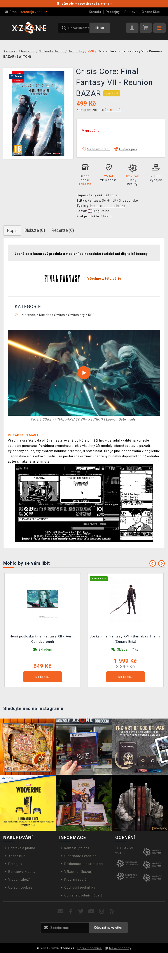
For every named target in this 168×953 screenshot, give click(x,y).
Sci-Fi (106, 200)
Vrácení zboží (19, 879)
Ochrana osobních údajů (83, 895)
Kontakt (95, 12)
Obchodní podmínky (79, 887)
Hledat (99, 28)
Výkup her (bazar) (78, 871)
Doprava (131, 12)
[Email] (60, 911)
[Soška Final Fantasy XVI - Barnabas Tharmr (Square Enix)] (125, 599)
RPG (91, 315)
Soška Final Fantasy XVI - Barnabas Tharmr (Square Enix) (125, 639)
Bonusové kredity (22, 871)
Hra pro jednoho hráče (107, 206)
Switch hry (76, 315)
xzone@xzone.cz (28, 12)
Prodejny (113, 12)
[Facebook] (70, 911)
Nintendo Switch (52, 315)
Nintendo (29, 315)
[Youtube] (91, 911)
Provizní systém (77, 879)
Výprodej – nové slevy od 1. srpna (87, 3)
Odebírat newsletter (108, 928)
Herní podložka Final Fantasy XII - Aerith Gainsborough (43, 639)
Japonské (130, 200)
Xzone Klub (151, 12)
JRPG (116, 200)
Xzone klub (17, 856)
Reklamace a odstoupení (83, 864)
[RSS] (112, 911)
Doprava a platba (21, 848)
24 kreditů (113, 110)
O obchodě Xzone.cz (80, 856)
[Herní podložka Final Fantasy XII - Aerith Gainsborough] (42, 599)
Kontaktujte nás (76, 848)
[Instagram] (101, 911)
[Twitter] (81, 911)
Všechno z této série (104, 278)
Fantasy (94, 200)
